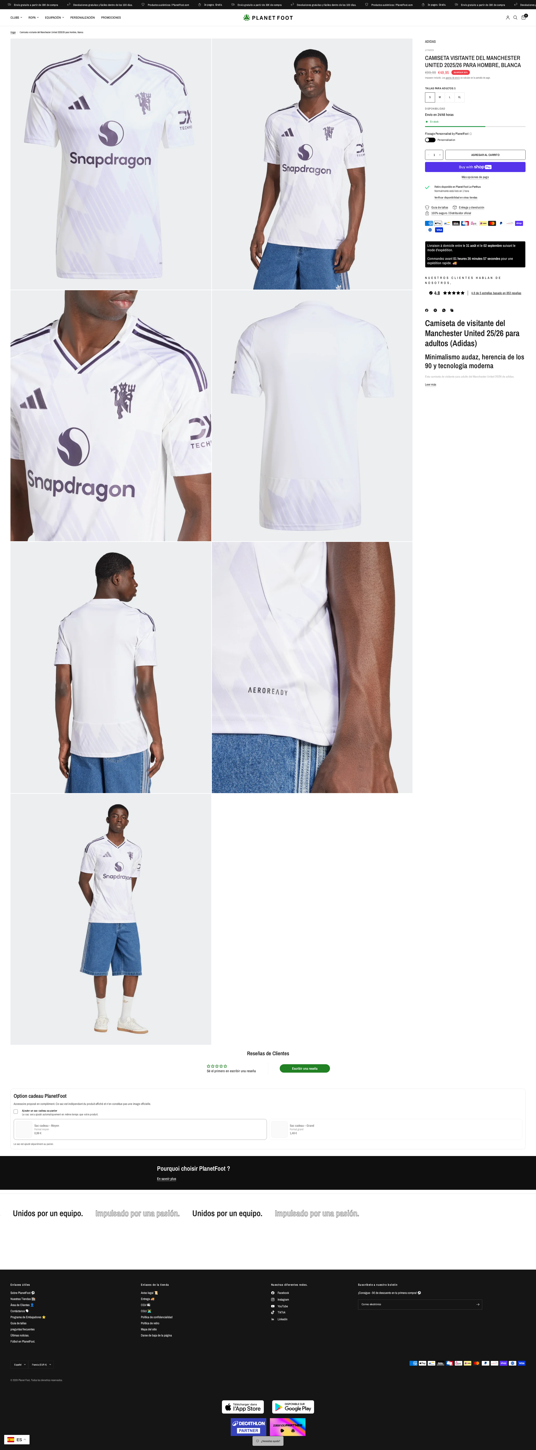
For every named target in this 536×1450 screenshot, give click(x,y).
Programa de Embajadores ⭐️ (28, 1317)
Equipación (53, 17)
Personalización (82, 17)
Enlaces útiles (20, 1284)
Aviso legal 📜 (149, 1293)
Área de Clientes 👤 (22, 1305)
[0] (522, 17)
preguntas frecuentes (22, 1329)
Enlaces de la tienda (155, 1284)
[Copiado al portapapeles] (452, 310)
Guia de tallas (18, 1323)
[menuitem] (17, 17)
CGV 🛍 (145, 1305)
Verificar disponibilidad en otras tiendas (456, 197)
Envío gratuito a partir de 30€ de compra (211, 4)
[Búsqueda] (515, 17)
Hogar (13, 32)
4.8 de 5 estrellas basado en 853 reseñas (496, 293)
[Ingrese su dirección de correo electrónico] (478, 1305)
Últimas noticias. (19, 1335)
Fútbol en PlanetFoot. (22, 1341)
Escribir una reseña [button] (304, 1068)
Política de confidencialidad (157, 1317)
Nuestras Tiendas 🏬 (22, 1299)
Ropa (32, 17)
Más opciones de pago (475, 177)
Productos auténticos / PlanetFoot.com (119, 4)
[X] (436, 310)
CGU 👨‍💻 (146, 1311)
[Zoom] (202, 47)
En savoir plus (166, 1178)
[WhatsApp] (444, 310)
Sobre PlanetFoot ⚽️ (22, 1293)
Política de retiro (150, 1323)
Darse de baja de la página (156, 1335)
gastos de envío (453, 77)
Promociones (111, 17)
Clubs (14, 17)
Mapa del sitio (149, 1329)
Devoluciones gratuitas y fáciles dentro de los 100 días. (54, 4)
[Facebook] (427, 310)
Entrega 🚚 (148, 1299)
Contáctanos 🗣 (19, 1311)
